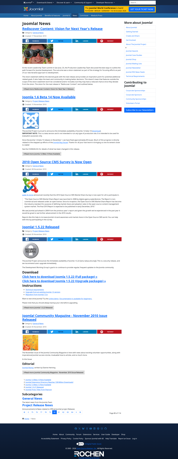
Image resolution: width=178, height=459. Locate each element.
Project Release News (41, 101)
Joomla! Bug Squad (60, 142)
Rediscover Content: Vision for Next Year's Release (62, 28)
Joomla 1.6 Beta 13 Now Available (38, 380)
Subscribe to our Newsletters (140, 110)
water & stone (27, 195)
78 (46, 412)
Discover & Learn (63, 2)
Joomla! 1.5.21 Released (35, 387)
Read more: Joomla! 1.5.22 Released (39, 307)
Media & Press (96, 15)
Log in (134, 438)
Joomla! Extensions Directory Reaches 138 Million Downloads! (49, 382)
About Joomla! (36, 15)
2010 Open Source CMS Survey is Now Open (57, 162)
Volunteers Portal (133, 103)
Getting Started (132, 32)
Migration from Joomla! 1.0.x (37, 294)
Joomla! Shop (131, 59)
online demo (54, 299)
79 (50, 412)
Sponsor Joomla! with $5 (94, 438)
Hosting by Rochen (89, 458)
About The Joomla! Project (136, 44)
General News (38, 33)
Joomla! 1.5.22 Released (40, 227)
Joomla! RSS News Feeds (135, 72)
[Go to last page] (80, 412)
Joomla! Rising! (28, 368)
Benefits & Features (52, 15)
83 (68, 412)
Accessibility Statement (50, 438)
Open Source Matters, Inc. (86, 448)
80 (54, 412)
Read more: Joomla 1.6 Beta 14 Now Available (42, 154)
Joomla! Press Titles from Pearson (39, 389)
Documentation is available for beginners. (75, 299)
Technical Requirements (135, 76)
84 (72, 412)
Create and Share (132, 36)
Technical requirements (35, 289)
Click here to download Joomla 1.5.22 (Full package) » (59, 277)
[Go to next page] (76, 412)
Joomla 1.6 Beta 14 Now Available (49, 97)
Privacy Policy (66, 438)
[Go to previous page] (28, 412)
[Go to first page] (24, 412)
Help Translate (111, 438)
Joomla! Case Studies (134, 55)
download (96, 131)
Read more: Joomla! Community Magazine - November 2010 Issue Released (54, 372)
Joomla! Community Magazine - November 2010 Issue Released (64, 317)
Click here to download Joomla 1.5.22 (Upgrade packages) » (64, 281)
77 (41, 412)
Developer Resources (104, 2)
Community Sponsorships (136, 99)
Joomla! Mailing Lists (134, 63)
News (75, 15)
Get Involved (131, 40)
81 (59, 412)
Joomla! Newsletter (133, 68)
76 (37, 412)
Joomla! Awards (132, 51)
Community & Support (83, 2)
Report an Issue (124, 438)
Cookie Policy (78, 438)
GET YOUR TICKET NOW (141, 9)
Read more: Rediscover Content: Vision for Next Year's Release (49, 89)
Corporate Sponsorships (135, 90)
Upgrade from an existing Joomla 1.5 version (43, 292)
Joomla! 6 (66, 15)
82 (63, 412)
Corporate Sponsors (134, 95)
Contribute (84, 15)
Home (26, 15)
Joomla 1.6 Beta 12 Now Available (38, 385)
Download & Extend (45, 2)
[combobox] (142, 3)
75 (32, 412)
